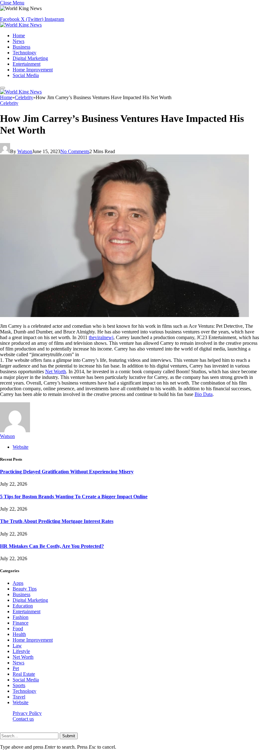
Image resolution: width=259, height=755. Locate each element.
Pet (16, 668)
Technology (24, 52)
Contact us (23, 719)
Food (18, 628)
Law (17, 645)
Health (19, 634)
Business (21, 47)
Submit (68, 736)
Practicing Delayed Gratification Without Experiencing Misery (67, 471)
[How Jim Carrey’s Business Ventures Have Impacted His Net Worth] (124, 315)
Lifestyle (21, 651)
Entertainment (26, 64)
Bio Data (204, 394)
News (18, 41)
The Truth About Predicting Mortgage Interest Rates (56, 521)
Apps (18, 583)
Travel (19, 696)
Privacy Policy (27, 713)
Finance (20, 623)
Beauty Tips (25, 588)
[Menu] (2, 88)
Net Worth (55, 371)
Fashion (20, 617)
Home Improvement (33, 69)
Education (23, 605)
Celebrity (9, 103)
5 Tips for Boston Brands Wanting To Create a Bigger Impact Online (74, 496)
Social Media (26, 75)
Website (20, 702)
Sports (19, 685)
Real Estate (24, 674)
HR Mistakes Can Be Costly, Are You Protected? (52, 546)
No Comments (74, 151)
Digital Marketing (30, 58)
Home (19, 35)
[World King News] (21, 24)
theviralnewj (101, 337)
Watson (24, 151)
